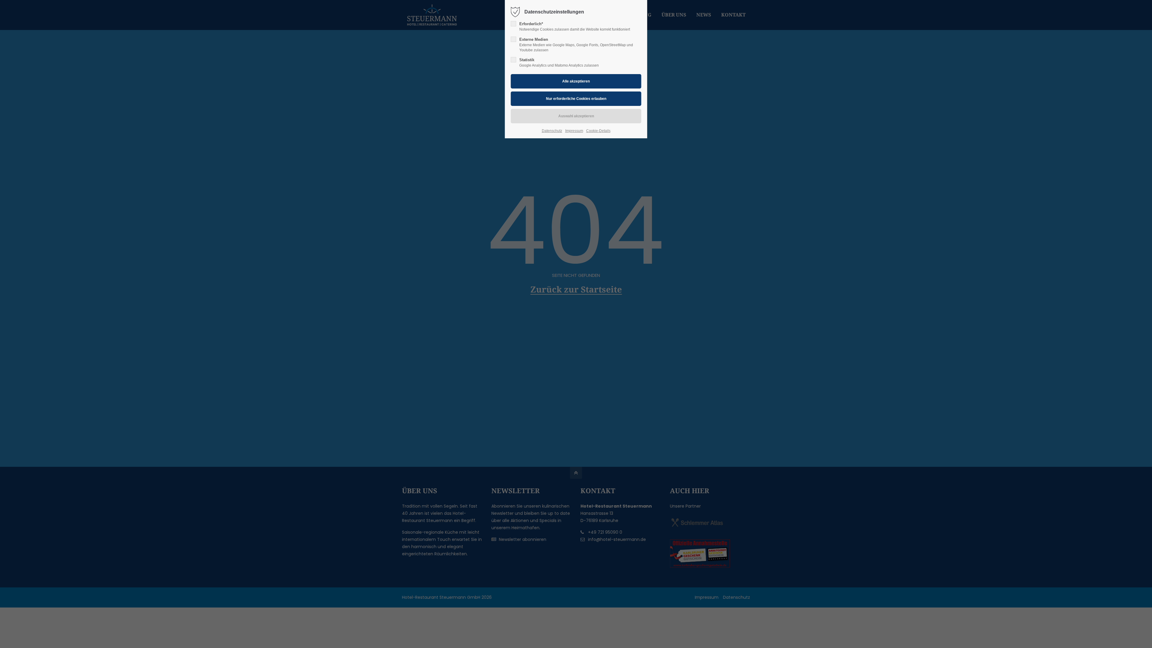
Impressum (574, 131)
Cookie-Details (598, 131)
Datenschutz (552, 131)
